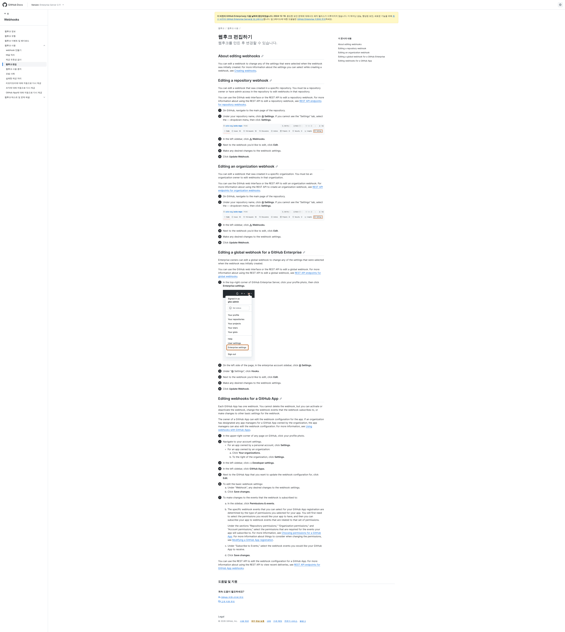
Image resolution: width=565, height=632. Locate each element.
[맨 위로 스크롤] (558, 625)
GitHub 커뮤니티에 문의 (232, 597)
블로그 (303, 621)
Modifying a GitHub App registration (252, 539)
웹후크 (221, 28)
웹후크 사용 (232, 28)
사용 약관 (244, 621)
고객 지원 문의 (228, 601)
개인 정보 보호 (257, 621)
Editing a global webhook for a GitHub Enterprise (260, 252)
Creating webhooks (245, 70)
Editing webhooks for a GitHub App (248, 398)
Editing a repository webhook (243, 80)
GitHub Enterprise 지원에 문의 (311, 19)
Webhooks (11, 19)
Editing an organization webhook (246, 166)
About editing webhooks (239, 56)
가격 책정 (277, 621)
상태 (269, 621)
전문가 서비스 (290, 621)
